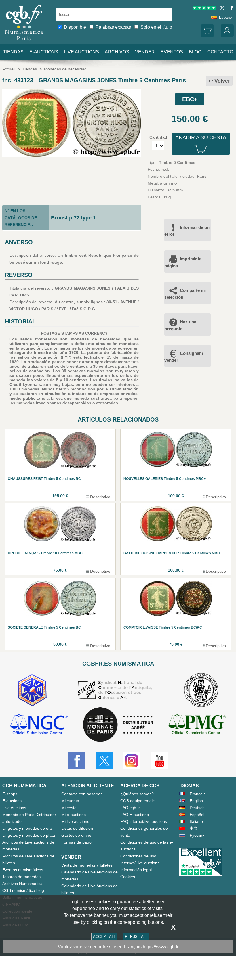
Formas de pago (76, 842)
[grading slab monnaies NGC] (39, 725)
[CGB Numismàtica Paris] (23, 41)
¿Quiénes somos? (137, 794)
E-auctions (43, 51)
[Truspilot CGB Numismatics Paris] (204, 9)
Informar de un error (187, 231)
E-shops (9, 794)
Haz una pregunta (180, 325)
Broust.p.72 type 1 (73, 218)
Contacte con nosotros (81, 794)
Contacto (220, 51)
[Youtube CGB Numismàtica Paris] (159, 760)
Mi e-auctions (73, 814)
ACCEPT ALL (104, 936)
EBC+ (189, 99)
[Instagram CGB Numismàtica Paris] (131, 760)
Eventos (172, 51)
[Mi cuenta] (227, 36)
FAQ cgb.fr (130, 807)
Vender (145, 51)
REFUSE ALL (136, 936)
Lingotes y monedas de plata (28, 835)
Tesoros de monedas (21, 876)
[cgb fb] (230, 9)
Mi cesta (69, 807)
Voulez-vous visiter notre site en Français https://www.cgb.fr (118, 946)
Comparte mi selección (185, 294)
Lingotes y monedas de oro (27, 828)
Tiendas (13, 51)
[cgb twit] (221, 9)
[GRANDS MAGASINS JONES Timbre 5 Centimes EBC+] (71, 155)
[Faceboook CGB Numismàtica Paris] (76, 760)
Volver (222, 81)
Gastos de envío (76, 835)
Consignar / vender (183, 357)
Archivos (117, 51)
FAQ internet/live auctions (143, 821)
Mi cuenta (70, 800)
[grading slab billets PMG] (197, 725)
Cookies (127, 876)
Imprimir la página (182, 262)
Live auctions (81, 51)
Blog (195, 51)
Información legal (136, 869)
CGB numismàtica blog (23, 890)
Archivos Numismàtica (22, 883)
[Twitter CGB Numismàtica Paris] (104, 760)
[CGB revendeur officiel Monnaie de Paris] (118, 724)
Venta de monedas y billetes (87, 865)
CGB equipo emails (137, 800)
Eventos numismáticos (22, 869)
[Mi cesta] (207, 36)
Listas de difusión (77, 828)
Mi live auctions (75, 821)
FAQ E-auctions (134, 814)
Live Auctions (14, 807)
